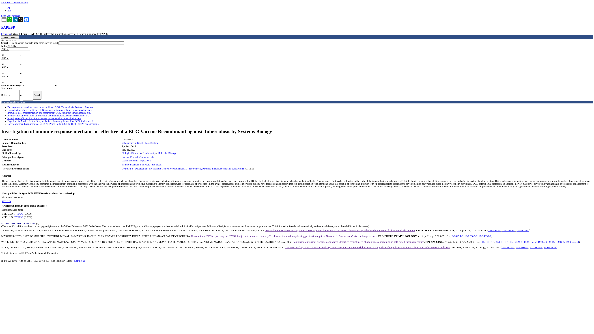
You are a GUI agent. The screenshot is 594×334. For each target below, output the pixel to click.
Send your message (10, 16)
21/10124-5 (516, 241)
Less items (18, 197)
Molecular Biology (167, 153)
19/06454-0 (523, 230)
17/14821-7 (507, 247)
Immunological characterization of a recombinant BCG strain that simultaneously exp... (49, 112)
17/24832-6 (494, 230)
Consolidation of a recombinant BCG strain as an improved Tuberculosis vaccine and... (49, 110)
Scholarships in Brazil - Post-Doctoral (140, 143)
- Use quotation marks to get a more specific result (29, 43)
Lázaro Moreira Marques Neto (136, 160)
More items (7, 197)
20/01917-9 (502, 241)
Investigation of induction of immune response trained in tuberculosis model (44, 118)
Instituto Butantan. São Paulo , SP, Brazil (141, 164)
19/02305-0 (508, 230)
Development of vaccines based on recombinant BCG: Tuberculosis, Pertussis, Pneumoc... (51, 107)
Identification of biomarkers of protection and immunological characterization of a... (48, 115)
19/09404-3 (572, 241)
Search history (21, 2)
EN (9, 10)
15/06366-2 (530, 241)
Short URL (6, 2)
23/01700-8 (550, 247)
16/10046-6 (558, 241)
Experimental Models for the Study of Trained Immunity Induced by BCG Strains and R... (51, 121)
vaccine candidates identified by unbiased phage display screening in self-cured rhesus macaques (358, 241)
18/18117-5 (488, 241)
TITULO (6, 201)
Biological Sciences (131, 153)
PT (8, 7)
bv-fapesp (6, 34)
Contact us (79, 260)
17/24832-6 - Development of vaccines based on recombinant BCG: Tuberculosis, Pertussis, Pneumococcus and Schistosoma (183, 168)
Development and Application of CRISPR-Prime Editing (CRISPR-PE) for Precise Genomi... (53, 124)
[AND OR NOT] (5, 49)
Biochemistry (149, 153)
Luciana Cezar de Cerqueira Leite (138, 157)
